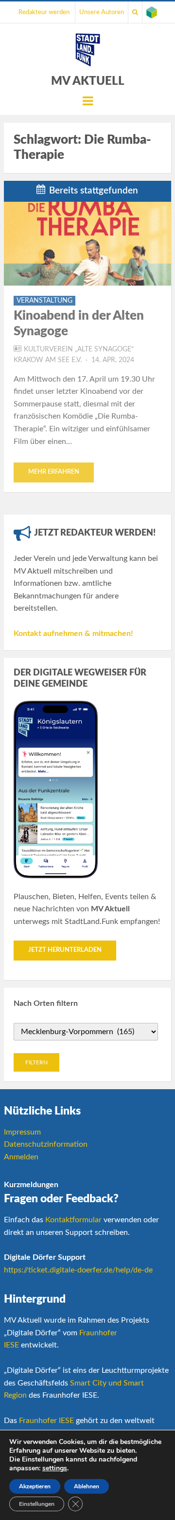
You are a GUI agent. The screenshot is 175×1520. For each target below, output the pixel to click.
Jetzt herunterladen (65, 950)
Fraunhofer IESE (46, 1420)
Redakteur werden (44, 12)
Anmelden (21, 1157)
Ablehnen (86, 1486)
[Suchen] (135, 12)
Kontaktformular (73, 1220)
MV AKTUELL (87, 81)
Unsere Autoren (101, 12)
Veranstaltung (44, 300)
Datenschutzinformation (46, 1144)
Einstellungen (36, 1504)
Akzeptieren (35, 1486)
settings (54, 1468)
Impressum (22, 1132)
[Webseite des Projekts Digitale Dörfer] (151, 12)
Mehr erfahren (53, 472)
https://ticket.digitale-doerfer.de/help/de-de (78, 1270)
